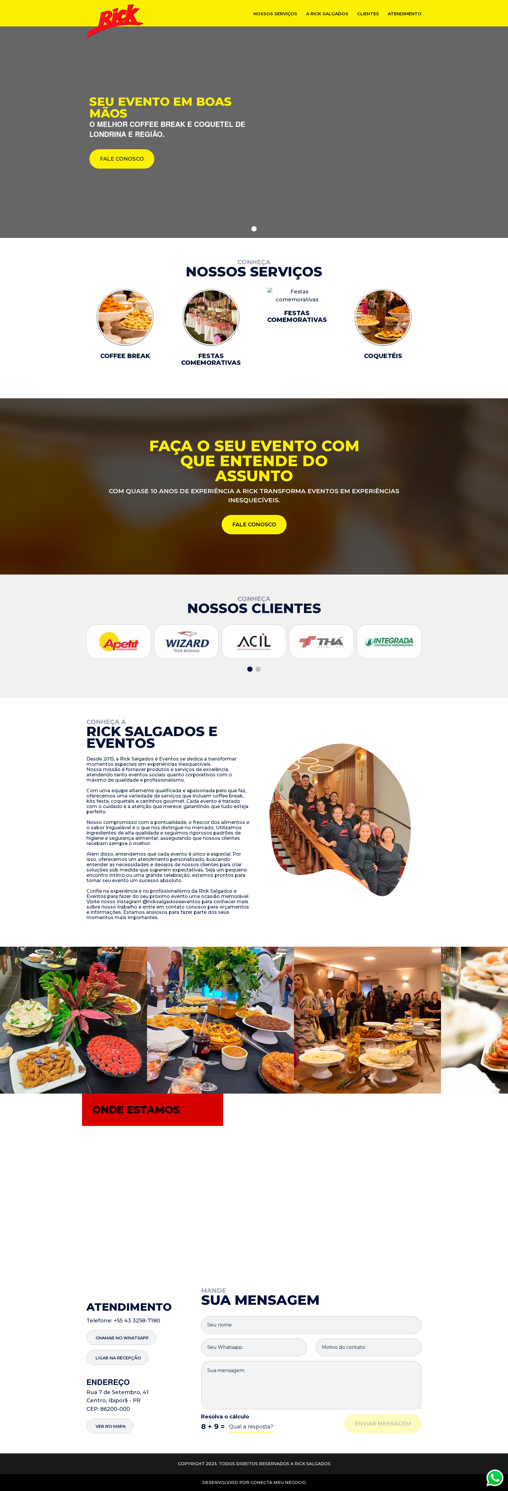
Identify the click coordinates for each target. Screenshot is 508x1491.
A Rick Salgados (327, 13)
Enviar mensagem (383, 1424)
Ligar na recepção (118, 1358)
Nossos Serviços (275, 13)
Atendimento (405, 13)
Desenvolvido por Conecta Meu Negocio (254, 1482)
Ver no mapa (111, 1426)
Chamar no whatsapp (122, 1338)
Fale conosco (122, 159)
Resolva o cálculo (225, 1416)
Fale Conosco (254, 524)
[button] (254, 228)
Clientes (368, 13)
